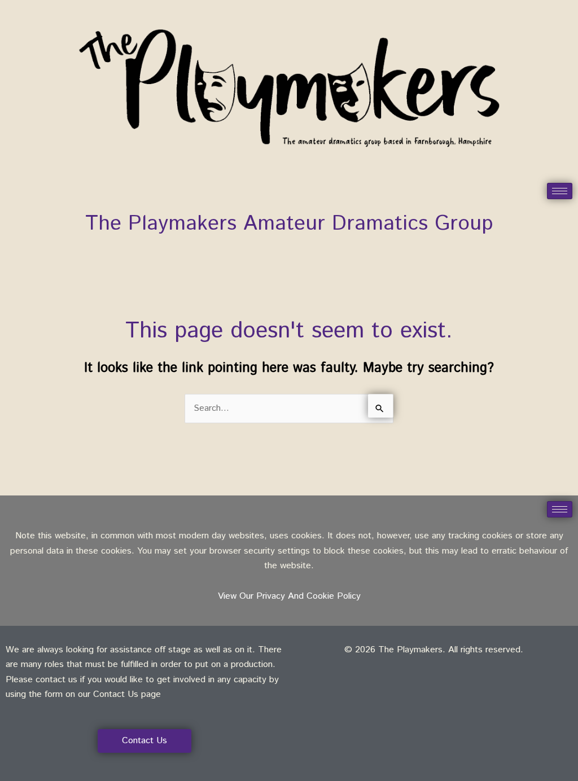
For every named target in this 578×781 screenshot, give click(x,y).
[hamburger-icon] (559, 191)
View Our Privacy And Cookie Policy (289, 596)
